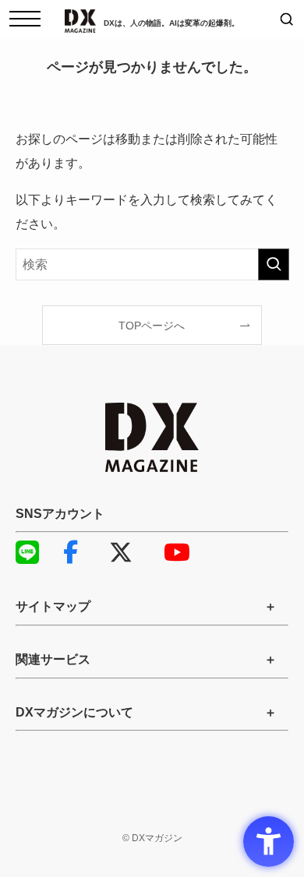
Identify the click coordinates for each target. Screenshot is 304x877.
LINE (35, 552)
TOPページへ (151, 325)
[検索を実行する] (273, 264)
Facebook (81, 552)
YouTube (183, 552)
